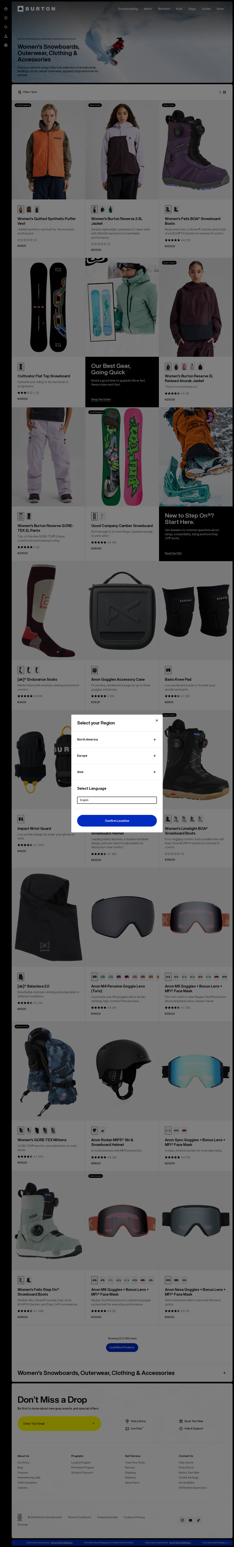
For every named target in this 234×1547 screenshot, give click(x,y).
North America (87, 739)
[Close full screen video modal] (157, 720)
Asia (80, 771)
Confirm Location (117, 820)
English (84, 800)
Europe (82, 755)
